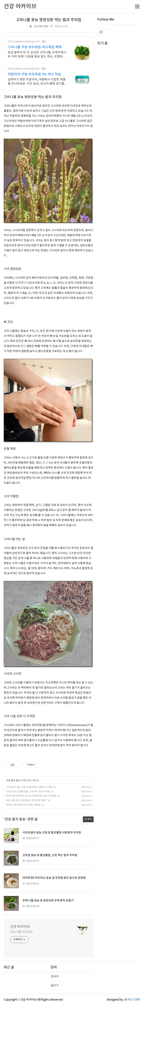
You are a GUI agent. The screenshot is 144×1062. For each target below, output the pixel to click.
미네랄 (28, 282)
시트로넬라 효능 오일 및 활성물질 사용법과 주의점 (29, 787)
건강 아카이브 (20, 927)
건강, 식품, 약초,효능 (21, 931)
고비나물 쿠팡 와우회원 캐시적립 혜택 (35, 47)
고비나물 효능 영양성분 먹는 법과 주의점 (48, 20)
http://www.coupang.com (24, 41)
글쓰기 (55, 985)
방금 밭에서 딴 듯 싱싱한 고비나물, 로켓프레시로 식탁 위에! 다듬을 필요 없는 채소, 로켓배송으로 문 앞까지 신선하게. (37, 55)
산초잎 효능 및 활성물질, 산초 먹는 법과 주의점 (28, 791)
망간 (23, 346)
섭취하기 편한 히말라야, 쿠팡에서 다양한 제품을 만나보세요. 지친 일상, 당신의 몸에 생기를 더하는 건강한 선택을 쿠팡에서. (37, 82)
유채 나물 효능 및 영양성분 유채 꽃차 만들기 (26, 800)
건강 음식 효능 (41, 26)
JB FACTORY (132, 999)
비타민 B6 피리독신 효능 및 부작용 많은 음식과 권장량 (31, 796)
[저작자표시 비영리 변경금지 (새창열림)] (43, 764)
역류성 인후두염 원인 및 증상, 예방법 (23, 805)
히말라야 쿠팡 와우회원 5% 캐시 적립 (34, 74)
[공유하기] (18, 765)
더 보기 (88, 819)
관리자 (55, 976)
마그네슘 (48, 462)
